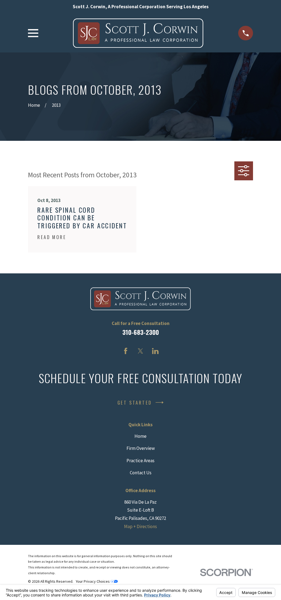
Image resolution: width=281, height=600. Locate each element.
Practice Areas (140, 461)
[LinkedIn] (155, 351)
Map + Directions (140, 526)
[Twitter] (140, 351)
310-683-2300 (140, 332)
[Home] (138, 33)
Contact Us (140, 473)
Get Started (134, 402)
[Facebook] (125, 351)
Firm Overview (141, 448)
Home (140, 436)
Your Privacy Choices (93, 581)
